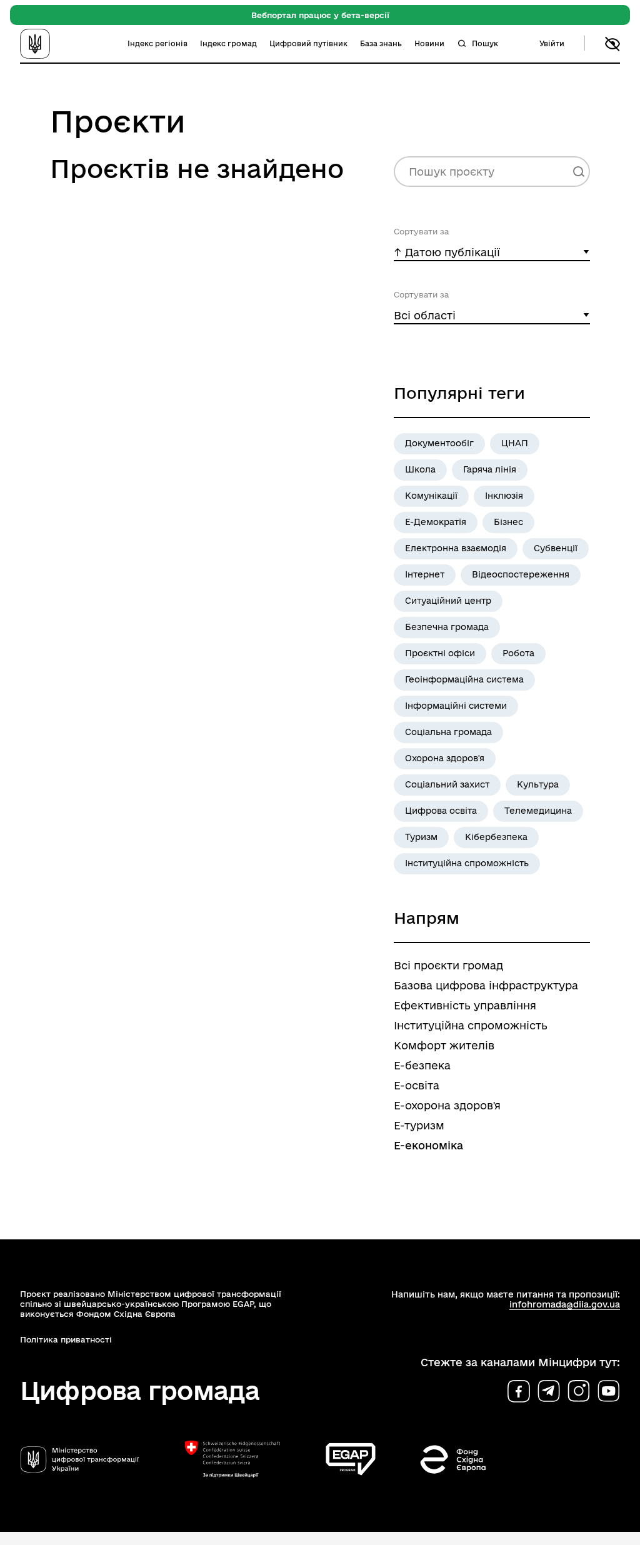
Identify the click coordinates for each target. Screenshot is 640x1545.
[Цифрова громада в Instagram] (579, 1391)
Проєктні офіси (440, 653)
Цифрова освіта (441, 811)
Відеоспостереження (520, 574)
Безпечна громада (447, 627)
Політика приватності (66, 1339)
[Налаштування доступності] (612, 43)
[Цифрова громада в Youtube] (609, 1391)
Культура (538, 784)
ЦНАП (514, 443)
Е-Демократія (435, 522)
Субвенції (556, 548)
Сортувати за (421, 231)
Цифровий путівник (308, 43)
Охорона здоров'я (444, 758)
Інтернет (424, 574)
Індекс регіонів (158, 43)
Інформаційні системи (456, 706)
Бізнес (508, 522)
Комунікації (431, 496)
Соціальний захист (447, 784)
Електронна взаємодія (455, 548)
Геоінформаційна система (464, 679)
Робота (518, 653)
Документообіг (439, 443)
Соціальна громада (448, 732)
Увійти (551, 43)
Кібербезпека (496, 837)
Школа (420, 469)
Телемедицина (538, 811)
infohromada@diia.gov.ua (564, 1304)
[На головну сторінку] (53, 44)
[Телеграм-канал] (549, 1391)
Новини (429, 43)
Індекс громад (228, 43)
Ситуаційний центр (448, 601)
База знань (381, 43)
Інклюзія (504, 496)
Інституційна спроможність (467, 863)
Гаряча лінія (489, 469)
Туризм (421, 837)
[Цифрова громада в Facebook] (519, 1391)
